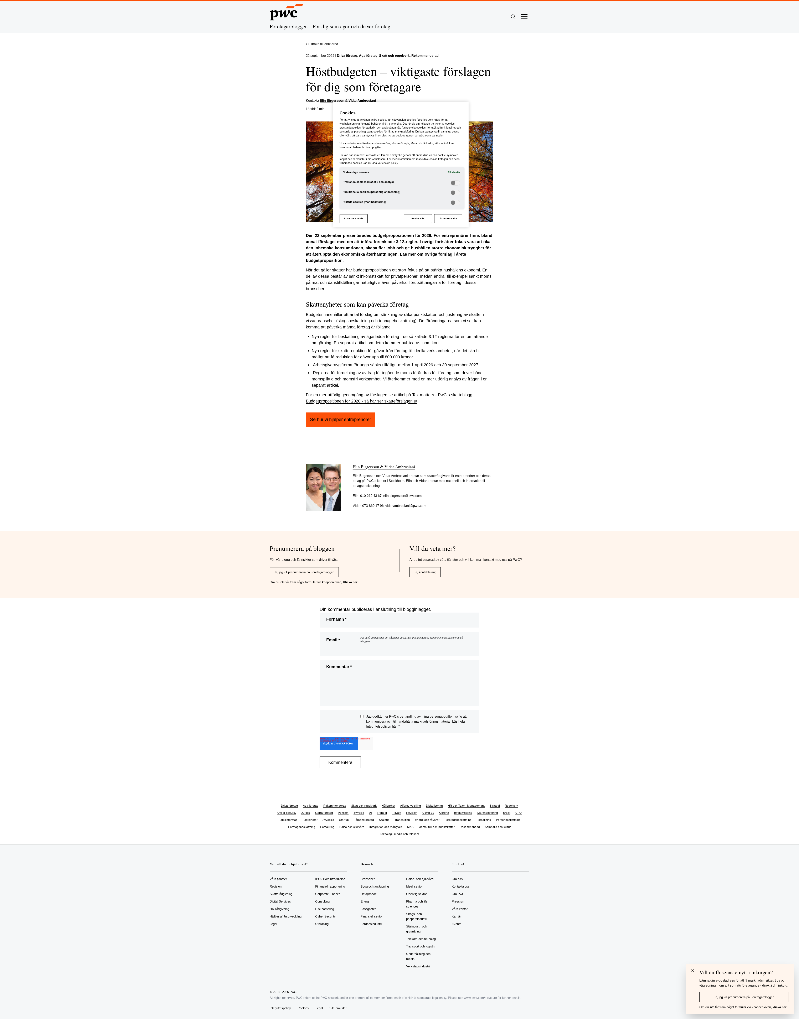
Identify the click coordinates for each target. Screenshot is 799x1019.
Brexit (506, 812)
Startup (344, 819)
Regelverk (511, 805)
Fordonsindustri (371, 924)
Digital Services (280, 901)
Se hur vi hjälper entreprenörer (340, 419)
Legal (273, 924)
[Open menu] (524, 16)
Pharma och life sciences (416, 904)
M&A (410, 826)
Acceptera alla (448, 218)
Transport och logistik (420, 946)
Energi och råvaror (427, 819)
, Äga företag (367, 55)
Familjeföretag (288, 819)
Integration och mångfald (385, 826)
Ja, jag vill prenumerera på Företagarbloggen (304, 572)
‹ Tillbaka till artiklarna (322, 44)
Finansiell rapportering (330, 886)
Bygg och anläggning (375, 886)
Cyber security (286, 812)
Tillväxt (396, 812)
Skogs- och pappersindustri (416, 916)
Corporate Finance (327, 894)
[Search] (513, 16)
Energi (365, 901)
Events (456, 924)
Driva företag (347, 55)
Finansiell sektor (372, 916)
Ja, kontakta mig (425, 572)
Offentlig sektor (416, 894)
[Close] (693, 970)
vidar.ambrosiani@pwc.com (405, 506)
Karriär (456, 916)
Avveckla (328, 819)
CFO (518, 812)
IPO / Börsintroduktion (330, 879)
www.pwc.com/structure (480, 997)
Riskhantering (324, 909)
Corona (444, 812)
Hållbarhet (388, 805)
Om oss (457, 879)
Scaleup (384, 819)
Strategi (495, 805)
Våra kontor (460, 909)
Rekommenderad (334, 805)
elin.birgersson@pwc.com (402, 496)
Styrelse (359, 812)
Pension (343, 812)
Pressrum (458, 901)
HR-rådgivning (279, 909)
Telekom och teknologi (421, 939)
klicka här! (780, 1007)
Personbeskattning (508, 819)
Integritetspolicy (280, 1008)
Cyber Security (325, 916)
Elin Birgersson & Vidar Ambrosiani (348, 100)
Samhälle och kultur (498, 826)
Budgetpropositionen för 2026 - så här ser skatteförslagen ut (361, 401)
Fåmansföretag (364, 819)
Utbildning (322, 924)
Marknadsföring (487, 812)
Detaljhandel (369, 894)
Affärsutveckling (410, 805)
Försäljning (483, 819)
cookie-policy (390, 163)
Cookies (303, 1008)
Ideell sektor (414, 886)
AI (370, 812)
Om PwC (458, 894)
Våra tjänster (278, 879)
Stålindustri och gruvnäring (416, 929)
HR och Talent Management (466, 805)
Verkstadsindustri (418, 966)
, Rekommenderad (424, 55)
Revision (411, 812)
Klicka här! (351, 582)
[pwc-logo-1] (286, 12)
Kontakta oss (461, 886)
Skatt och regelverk (364, 805)
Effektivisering (463, 812)
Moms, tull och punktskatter (436, 826)
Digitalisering (434, 805)
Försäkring (327, 826)
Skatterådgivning (281, 894)
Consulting (322, 901)
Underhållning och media (418, 956)
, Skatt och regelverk (393, 55)
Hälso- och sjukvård (419, 879)
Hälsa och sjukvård (351, 826)
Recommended (470, 826)
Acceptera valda (353, 218)
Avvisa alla (417, 218)
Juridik (305, 812)
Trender (382, 812)
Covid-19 (428, 812)
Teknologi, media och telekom (399, 834)
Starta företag (324, 812)
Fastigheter (310, 819)
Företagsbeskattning (457, 819)
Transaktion (402, 819)
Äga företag (310, 805)
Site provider (337, 1008)
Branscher (368, 879)
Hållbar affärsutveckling (285, 916)
